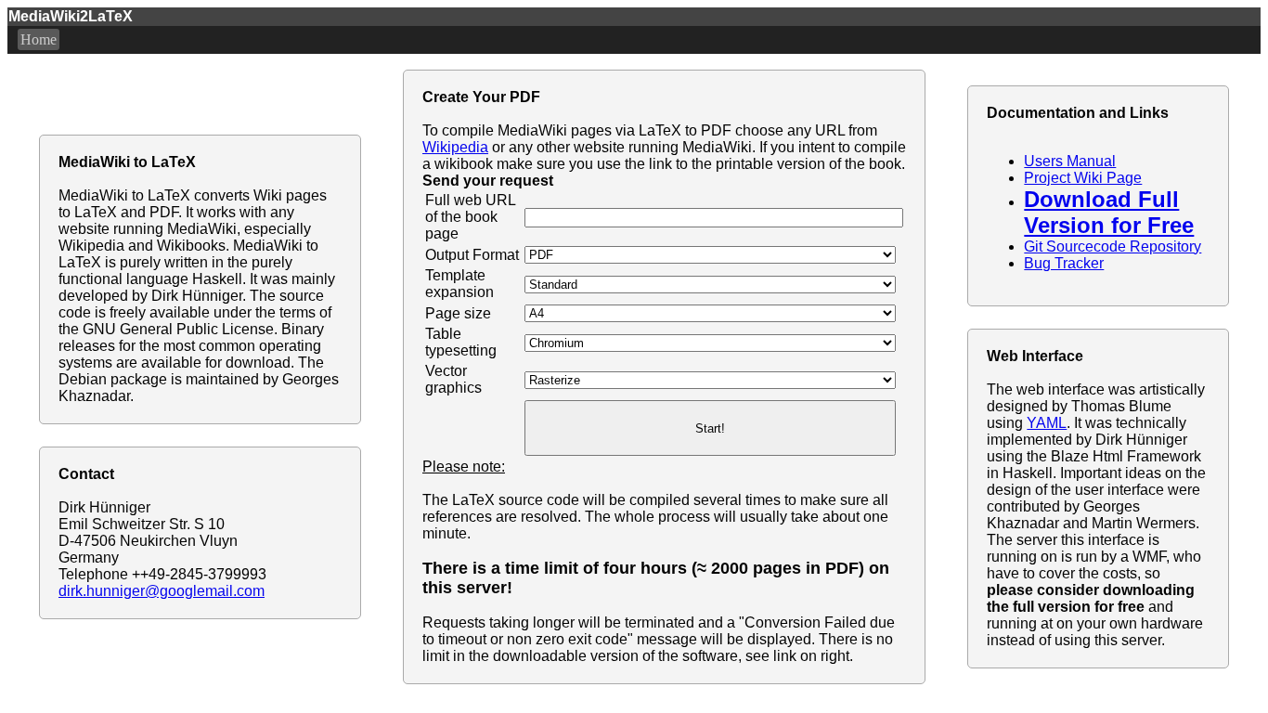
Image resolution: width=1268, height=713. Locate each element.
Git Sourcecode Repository (1112, 246)
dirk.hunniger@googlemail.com (161, 591)
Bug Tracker (1064, 263)
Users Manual (1070, 161)
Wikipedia (455, 147)
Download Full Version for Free (1109, 212)
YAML (1047, 423)
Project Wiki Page (1083, 178)
